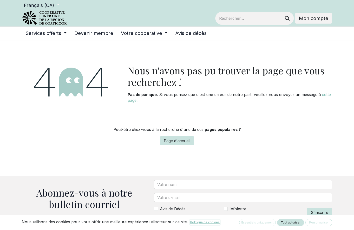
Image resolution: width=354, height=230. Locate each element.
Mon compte (313, 18)
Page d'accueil (177, 140)
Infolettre (237, 208)
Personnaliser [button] (319, 222)
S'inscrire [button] (319, 212)
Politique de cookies (205, 222)
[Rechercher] (287, 18)
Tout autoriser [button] (291, 222)
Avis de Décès (172, 208)
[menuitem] (46, 33)
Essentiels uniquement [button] (257, 222)
